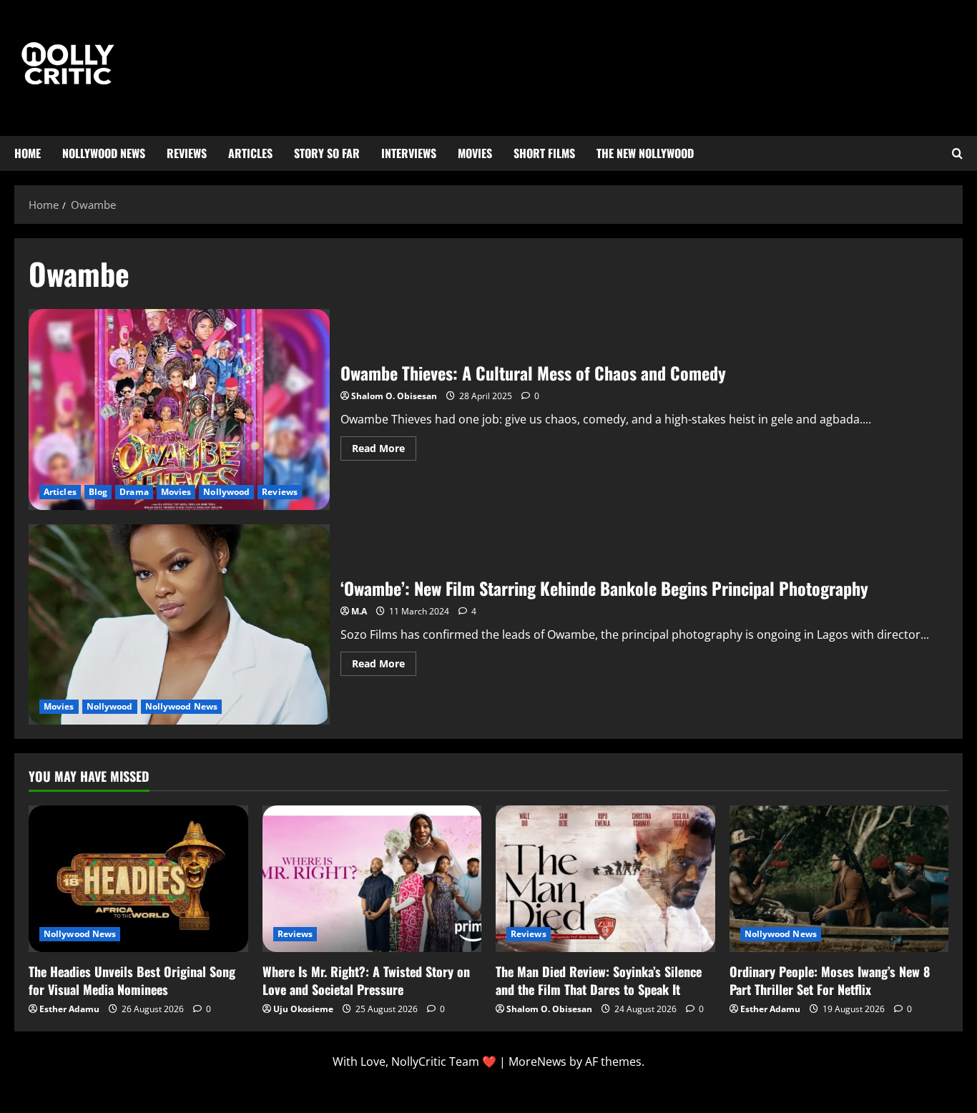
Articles (250, 153)
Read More (384, 445)
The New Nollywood (645, 153)
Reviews (187, 153)
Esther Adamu (69, 1009)
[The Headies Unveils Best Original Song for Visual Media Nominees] (138, 878)
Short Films (544, 153)
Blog (98, 492)
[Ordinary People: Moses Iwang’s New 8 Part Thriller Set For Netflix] (839, 878)
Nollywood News (103, 153)
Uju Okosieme (303, 1009)
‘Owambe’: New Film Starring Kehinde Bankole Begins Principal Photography (179, 624)
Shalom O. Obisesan (394, 396)
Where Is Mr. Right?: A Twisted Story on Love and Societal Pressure (366, 980)
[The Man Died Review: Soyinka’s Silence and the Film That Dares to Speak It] (605, 878)
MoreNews (537, 1061)
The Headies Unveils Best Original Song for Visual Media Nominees (132, 980)
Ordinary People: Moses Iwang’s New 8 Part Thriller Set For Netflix (830, 980)
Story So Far (327, 153)
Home (27, 153)
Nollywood (226, 492)
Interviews (408, 153)
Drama (134, 492)
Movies (475, 153)
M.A (359, 611)
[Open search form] (957, 153)
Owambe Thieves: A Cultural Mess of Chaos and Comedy (179, 409)
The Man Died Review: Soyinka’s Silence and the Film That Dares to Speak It (599, 980)
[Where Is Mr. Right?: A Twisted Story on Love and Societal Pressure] (372, 878)
